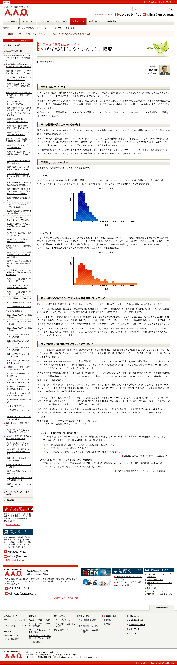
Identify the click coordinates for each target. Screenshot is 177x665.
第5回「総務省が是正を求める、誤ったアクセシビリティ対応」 (18, 176)
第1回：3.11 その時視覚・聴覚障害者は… (19, 316)
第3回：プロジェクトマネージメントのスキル (19, 485)
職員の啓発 (70, 28)
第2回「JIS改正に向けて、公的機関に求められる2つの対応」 (18, 154)
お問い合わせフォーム (15, 560)
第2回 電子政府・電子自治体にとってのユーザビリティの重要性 (19, 451)
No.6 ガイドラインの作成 (17, 406)
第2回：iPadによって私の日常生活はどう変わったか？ (19, 280)
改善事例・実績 (110, 616)
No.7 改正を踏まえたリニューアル (19, 411)
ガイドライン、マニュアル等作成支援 (159, 584)
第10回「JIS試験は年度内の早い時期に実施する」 (19, 212)
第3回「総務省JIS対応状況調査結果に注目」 (18, 162)
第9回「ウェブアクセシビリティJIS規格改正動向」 (19, 205)
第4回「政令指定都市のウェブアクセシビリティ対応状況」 (19, 127)
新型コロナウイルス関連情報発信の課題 (18, 247)
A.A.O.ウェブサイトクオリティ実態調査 (40, 625)
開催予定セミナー (11, 635)
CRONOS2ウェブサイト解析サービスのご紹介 (145, 456)
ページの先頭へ (162, 607)
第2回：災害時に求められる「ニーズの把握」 (18, 335)
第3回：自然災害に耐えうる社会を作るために (19, 355)
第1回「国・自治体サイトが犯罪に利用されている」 (19, 78)
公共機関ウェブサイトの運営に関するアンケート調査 (40, 637)
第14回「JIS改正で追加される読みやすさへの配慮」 (19, 240)
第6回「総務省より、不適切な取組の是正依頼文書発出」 (19, 183)
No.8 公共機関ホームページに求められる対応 (19, 418)
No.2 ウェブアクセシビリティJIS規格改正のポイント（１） (19, 381)
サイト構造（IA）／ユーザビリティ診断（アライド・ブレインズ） (68, 420)
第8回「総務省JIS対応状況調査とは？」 (18, 199)
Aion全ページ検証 (122, 585)
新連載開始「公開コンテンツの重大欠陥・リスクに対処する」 (18, 72)
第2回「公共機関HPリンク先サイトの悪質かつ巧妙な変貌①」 (18, 86)
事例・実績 (73, 598)
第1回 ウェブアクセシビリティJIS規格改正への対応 (19, 431)
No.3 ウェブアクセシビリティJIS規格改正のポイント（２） (19, 388)
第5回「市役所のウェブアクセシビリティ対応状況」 (19, 133)
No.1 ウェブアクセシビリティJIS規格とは (19, 375)
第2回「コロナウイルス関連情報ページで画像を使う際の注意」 (19, 263)
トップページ (20, 34)
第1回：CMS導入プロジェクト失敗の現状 (19, 472)
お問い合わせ (151, 2)
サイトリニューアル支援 (157, 591)
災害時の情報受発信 (14, 311)
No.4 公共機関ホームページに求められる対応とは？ (19, 394)
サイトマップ (166, 2)
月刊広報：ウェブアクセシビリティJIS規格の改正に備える (18, 368)
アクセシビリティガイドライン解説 (17, 493)
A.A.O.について (10, 616)
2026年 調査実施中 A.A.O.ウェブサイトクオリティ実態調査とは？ (18, 57)
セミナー (7, 631)
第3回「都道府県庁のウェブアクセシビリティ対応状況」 (19, 120)
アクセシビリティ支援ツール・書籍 (89, 631)
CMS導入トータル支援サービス (160, 594)
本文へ (6, 2)
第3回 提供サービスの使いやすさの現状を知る (19, 459)
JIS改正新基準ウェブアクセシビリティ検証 (128, 578)
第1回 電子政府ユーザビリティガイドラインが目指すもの (19, 444)
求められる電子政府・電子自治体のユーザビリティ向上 (18, 437)
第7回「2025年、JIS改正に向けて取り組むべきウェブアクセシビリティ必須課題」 (19, 191)
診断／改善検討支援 (155, 580)
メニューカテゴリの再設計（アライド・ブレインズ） (62, 424)
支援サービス (59, 598)
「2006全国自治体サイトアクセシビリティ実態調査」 (142, 471)
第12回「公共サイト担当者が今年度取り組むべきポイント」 (18, 226)
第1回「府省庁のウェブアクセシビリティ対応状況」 (19, 102)
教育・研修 (151, 588)
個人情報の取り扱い (137, 625)
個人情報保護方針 (136, 620)
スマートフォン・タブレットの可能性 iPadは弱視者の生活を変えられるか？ (18, 272)
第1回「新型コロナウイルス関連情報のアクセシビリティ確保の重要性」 (19, 254)
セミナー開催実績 (11, 639)
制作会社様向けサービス (89, 626)
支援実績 (107, 620)
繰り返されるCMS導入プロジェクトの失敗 (18, 466)
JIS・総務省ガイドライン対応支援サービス (160, 575)
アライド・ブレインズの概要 (15, 621)
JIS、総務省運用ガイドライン (29, 28)
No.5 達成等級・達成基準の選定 (19, 401)
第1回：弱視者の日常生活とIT (19, 298)
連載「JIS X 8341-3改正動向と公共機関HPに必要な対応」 (18, 140)
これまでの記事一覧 (14, 51)
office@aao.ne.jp (92, 657)
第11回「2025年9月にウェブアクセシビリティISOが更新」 (19, 218)
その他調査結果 (35, 642)
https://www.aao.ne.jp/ (69, 657)
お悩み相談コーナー (14, 500)
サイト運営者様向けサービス (89, 621)
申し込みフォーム (13, 525)
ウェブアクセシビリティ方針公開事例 (40, 631)
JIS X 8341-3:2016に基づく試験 (128, 582)
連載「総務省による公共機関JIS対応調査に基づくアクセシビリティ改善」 (19, 95)
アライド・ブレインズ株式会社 (45, 652)
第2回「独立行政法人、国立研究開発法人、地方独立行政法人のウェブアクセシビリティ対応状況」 (19, 111)
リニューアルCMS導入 (53, 28)
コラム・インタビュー (49, 34)
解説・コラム (33, 34)
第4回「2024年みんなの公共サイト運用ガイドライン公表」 (19, 168)
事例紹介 (107, 624)
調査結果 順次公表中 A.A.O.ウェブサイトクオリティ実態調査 (18, 65)
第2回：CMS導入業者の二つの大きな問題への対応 (19, 479)
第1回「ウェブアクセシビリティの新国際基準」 (19, 146)
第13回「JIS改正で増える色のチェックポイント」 (19, 234)
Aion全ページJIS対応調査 (39, 620)
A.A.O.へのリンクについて (15, 626)
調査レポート (34, 616)
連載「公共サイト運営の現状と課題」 (18, 424)
